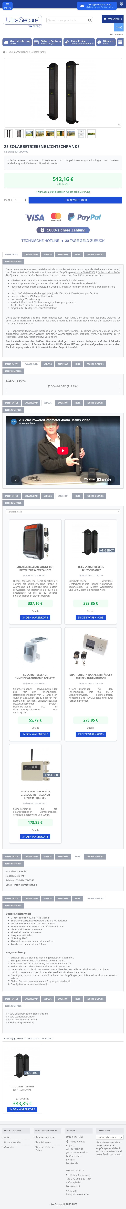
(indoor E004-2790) (84, 272)
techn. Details (95, 254)
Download (31, 254)
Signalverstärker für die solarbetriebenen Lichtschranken (35, 795)
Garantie (9, 1147)
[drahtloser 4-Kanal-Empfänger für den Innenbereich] (90, 649)
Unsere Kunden (12, 1142)
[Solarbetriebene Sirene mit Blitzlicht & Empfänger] (35, 541)
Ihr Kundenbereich (46, 1130)
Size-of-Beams (16, 380)
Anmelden (118, 34)
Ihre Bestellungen (45, 1137)
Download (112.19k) (64, 386)
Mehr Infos (11, 254)
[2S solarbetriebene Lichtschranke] (8, 133)
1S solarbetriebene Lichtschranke (91, 568)
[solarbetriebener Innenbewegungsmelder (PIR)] (35, 649)
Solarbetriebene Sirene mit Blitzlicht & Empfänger (35, 568)
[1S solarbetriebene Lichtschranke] (90, 541)
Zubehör (63, 254)
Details (35, 611)
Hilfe (77, 254)
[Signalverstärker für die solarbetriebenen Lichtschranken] (35, 766)
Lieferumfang (13, 261)
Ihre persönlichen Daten (45, 1149)
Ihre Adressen (43, 1142)
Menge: (8, 199)
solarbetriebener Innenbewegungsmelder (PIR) (35, 676)
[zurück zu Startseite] (3, 52)
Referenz (9, 151)
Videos (48, 254)
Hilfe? (7, 1137)
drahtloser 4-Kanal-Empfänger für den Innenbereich (90, 676)
